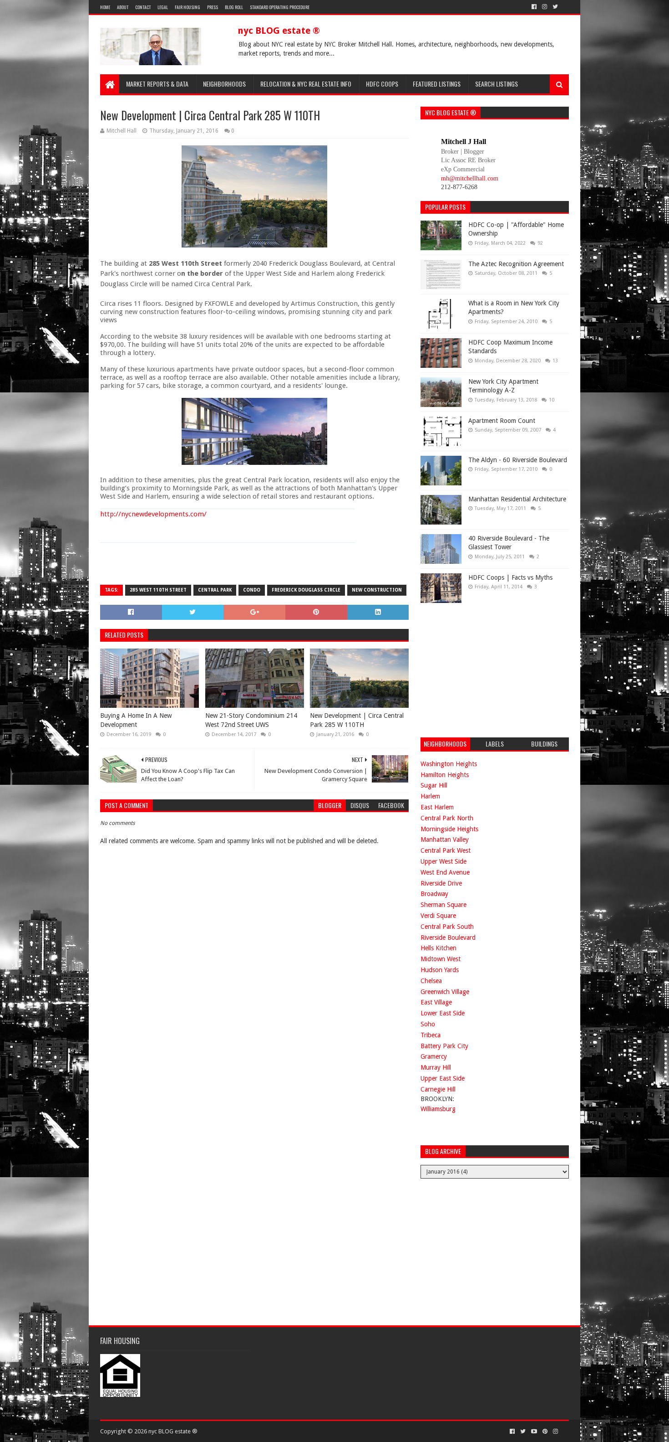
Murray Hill (436, 1067)
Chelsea (431, 980)
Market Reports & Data (157, 83)
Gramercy (434, 1056)
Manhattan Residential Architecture (517, 499)
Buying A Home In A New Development (136, 720)
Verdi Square (438, 915)
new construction (377, 589)
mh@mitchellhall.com (469, 178)
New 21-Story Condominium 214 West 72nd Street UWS (251, 720)
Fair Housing (187, 7)
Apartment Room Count (501, 420)
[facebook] (534, 7)
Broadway (434, 893)
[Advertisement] (489, 669)
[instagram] (544, 7)
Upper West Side (443, 861)
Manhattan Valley (445, 839)
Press (212, 7)
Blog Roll (234, 7)
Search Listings (496, 83)
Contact (143, 7)
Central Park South (447, 926)
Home (105, 7)
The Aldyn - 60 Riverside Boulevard (517, 460)
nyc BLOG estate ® (279, 30)
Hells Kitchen (438, 948)
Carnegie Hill (438, 1089)
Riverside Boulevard (448, 937)
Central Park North (447, 818)
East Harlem (437, 807)
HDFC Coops (382, 83)
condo (251, 589)
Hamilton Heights (445, 774)
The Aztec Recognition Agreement (516, 264)
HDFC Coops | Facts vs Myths (510, 577)
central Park (215, 589)
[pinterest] (545, 1431)
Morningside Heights (449, 829)
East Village (436, 1002)
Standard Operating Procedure (279, 7)
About (122, 7)
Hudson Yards (440, 969)
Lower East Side (443, 1013)
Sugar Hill (434, 785)
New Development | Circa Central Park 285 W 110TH (357, 720)
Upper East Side (443, 1078)
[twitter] (555, 7)
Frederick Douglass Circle (306, 589)
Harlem (430, 796)
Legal (162, 7)
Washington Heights (449, 763)
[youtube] (534, 1431)
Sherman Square (443, 904)
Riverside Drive (441, 883)
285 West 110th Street (158, 589)
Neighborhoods (224, 83)
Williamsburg (438, 1108)
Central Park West (446, 850)
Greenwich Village (445, 991)
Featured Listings (437, 83)
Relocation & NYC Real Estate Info (305, 83)
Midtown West (441, 959)
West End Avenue (445, 872)
